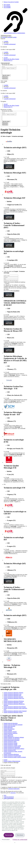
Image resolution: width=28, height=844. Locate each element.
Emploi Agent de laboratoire (11, 723)
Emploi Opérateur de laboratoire (12, 738)
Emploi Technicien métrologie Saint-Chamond (15, 711)
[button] (6, 41)
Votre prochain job (5, 63)
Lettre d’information (9, 798)
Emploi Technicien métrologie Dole (12, 695)
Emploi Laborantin (8, 734)
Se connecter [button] (4, 46)
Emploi (5, 759)
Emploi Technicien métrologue (11, 754)
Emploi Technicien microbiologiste (12, 755)
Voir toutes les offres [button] (6, 684)
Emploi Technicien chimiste (10, 743)
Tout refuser (20, 835)
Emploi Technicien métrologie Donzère (13, 697)
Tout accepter (8, 835)
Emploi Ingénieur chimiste (10, 731)
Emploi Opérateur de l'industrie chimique (14, 737)
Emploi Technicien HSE (10, 750)
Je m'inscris (4, 784)
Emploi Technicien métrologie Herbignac (14, 701)
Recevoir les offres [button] (8, 290)
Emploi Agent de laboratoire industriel (13, 724)
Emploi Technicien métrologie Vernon (13, 712)
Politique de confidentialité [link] (20, 839)
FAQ (5, 795)
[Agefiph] (8, 37)
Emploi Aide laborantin (9, 726)
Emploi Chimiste (8, 730)
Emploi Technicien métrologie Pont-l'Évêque (15, 706)
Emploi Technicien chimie (10, 741)
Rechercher (5, 78)
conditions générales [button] (9, 286)
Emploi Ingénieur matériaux (10, 733)
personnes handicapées (13, 788)
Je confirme (16, 290)
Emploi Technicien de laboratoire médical (14, 748)
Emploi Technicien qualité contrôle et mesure (15, 757)
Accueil (6, 57)
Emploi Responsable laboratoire (11, 740)
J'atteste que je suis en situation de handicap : (15, 282)
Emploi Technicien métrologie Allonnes (13, 692)
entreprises (13, 792)
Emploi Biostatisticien (9, 729)
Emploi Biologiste (8, 727)
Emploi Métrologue (8, 736)
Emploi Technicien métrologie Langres (13, 702)
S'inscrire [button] (3, 38)
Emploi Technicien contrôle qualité (12, 745)
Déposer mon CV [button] (8, 60)
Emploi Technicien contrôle (10, 744)
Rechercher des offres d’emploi (11, 59)
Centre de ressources (9, 796)
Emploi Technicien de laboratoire (12, 747)
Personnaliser (6, 839)
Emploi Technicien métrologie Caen (12, 694)
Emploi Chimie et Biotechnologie (12, 761)
